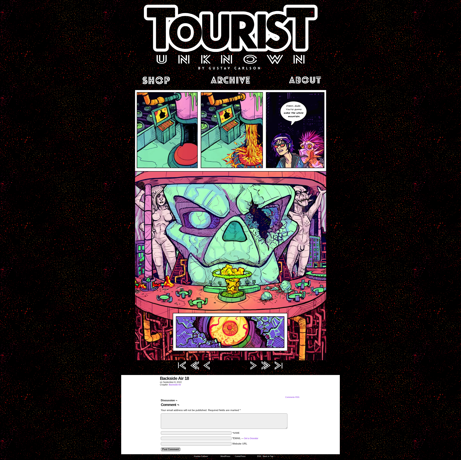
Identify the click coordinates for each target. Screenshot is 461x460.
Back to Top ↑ (269, 456)
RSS (259, 456)
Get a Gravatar (251, 438)
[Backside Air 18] (230, 359)
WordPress (225, 456)
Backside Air (175, 384)
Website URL (239, 443)
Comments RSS (292, 397)
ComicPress (240, 456)
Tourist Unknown (230, 37)
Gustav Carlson (201, 456)
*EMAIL (245, 438)
